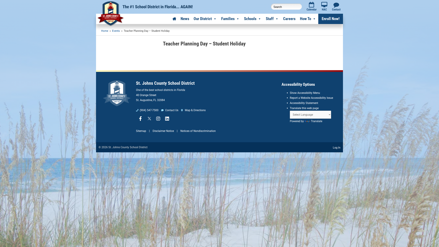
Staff (270, 18)
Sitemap (141, 131)
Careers (289, 18)
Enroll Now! (331, 18)
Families (228, 18)
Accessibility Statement (304, 103)
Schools (250, 18)
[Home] (174, 19)
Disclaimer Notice (163, 131)
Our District (203, 18)
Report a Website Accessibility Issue (311, 97)
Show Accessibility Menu (305, 93)
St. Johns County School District (165, 83)
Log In (336, 147)
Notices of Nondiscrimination (198, 131)
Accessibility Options (298, 84)
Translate (316, 121)
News (185, 18)
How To (305, 18)
